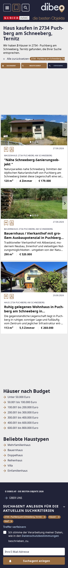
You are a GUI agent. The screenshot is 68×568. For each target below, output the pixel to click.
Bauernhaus (15, 450)
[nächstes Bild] (65, 130)
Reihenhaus (15, 460)
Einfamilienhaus (18, 470)
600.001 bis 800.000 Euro (23, 428)
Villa (10, 465)
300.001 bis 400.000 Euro (23, 417)
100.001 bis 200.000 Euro (23, 407)
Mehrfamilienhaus (19, 445)
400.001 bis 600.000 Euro (23, 423)
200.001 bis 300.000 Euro (23, 412)
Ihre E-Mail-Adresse (12, 545)
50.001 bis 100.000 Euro (22, 402)
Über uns (15, 498)
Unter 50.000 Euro (19, 397)
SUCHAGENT (11, 66)
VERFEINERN (58, 66)
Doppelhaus (15, 455)
